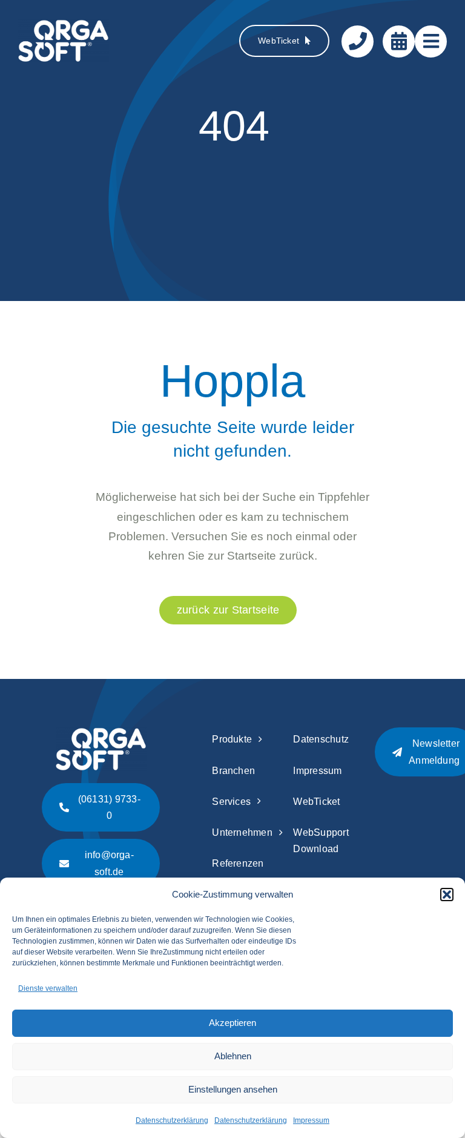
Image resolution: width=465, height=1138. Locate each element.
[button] (447, 894)
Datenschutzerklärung (172, 1120)
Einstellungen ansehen (232, 1089)
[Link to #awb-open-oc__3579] (431, 41)
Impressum (311, 1120)
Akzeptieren (232, 1022)
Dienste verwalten (48, 988)
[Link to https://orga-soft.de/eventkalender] (399, 41)
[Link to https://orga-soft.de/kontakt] (357, 41)
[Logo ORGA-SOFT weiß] (63, 25)
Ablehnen (232, 1056)
